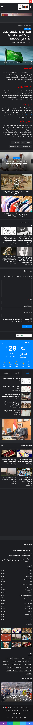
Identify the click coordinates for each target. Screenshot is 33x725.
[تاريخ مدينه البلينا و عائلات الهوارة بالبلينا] (26, 389)
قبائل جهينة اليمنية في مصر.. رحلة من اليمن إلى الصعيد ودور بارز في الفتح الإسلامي (25, 239)
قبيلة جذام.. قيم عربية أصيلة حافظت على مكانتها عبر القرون (25, 461)
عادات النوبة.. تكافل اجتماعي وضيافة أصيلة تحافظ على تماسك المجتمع (25, 481)
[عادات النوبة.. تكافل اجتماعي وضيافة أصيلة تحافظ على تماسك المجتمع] (24, 472)
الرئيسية (28, 25)
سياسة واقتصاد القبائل (25, 595)
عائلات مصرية (27, 598)
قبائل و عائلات (21, 25)
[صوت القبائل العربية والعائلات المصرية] (23, 7)
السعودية (15, 142)
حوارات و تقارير (26, 592)
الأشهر (27, 373)
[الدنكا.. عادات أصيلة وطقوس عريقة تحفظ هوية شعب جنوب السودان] (6, 630)
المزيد (29, 581)
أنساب (29, 571)
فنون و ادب (28, 606)
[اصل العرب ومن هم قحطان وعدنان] (26, 381)
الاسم (30, 299)
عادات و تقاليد (27, 600)
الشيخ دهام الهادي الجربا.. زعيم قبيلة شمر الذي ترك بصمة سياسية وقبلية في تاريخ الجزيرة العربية (25, 259)
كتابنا (29, 611)
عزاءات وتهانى (27, 603)
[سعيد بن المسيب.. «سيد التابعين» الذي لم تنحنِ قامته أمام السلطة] (6, 645)
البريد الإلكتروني (27, 306)
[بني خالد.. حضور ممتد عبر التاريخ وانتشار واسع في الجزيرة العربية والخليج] (6, 637)
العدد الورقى (27, 579)
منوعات (29, 617)
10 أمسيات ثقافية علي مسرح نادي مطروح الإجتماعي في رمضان (11, 395)
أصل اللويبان (25, 142)
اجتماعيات (28, 576)
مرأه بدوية (28, 614)
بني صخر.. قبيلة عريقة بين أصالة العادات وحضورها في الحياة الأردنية (9, 461)
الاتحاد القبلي (28, 114)
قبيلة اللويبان (14, 146)
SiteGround (16, 713)
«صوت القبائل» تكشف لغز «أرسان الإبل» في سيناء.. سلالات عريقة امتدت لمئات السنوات (11, 404)
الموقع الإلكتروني (27, 312)
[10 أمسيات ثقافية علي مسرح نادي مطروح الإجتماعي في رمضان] (26, 396)
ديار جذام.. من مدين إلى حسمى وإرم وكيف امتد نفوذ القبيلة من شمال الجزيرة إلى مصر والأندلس (9, 239)
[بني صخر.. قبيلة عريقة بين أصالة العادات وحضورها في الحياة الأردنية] (8, 453)
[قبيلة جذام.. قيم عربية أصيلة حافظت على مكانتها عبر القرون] (24, 453)
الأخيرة (17, 373)
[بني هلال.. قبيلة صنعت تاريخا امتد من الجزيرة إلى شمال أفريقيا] (27, 630)
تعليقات (6, 373)
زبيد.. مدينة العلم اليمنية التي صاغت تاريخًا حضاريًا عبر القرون (9, 480)
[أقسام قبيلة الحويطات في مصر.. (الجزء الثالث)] (26, 413)
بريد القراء (28, 587)
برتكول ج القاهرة (26, 584)
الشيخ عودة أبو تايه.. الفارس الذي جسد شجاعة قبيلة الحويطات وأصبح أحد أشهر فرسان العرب (9, 259)
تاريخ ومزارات (27, 589)
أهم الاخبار (28, 573)
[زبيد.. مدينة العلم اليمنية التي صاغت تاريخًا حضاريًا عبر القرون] (8, 472)
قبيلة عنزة (16, 90)
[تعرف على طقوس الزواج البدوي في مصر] (16, 644)
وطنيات (29, 619)
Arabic (19, 335)
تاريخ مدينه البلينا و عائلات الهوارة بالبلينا (11, 387)
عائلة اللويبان (25, 146)
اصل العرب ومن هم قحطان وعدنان (11, 379)
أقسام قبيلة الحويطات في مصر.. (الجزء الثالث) (11, 411)
